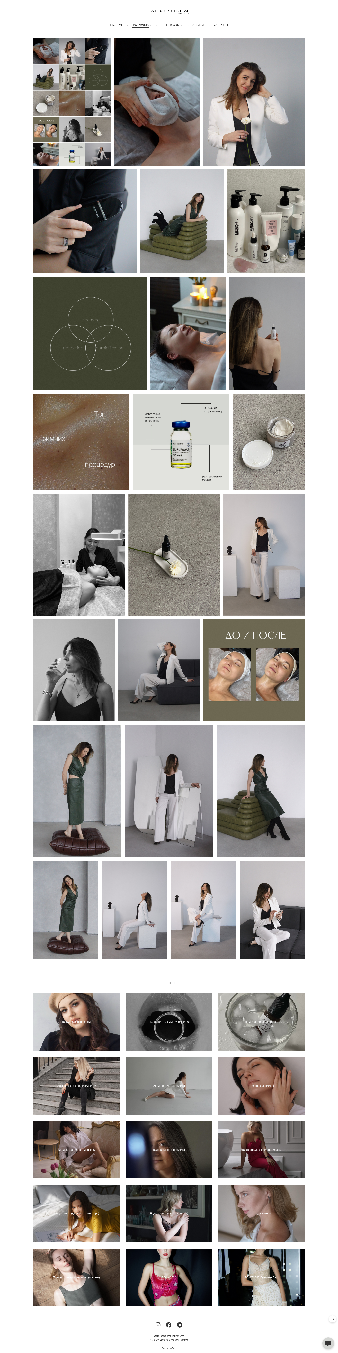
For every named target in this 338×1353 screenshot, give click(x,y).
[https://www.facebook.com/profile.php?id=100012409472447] (169, 1325)
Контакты (221, 25)
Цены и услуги (172, 25)
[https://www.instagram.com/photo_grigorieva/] (158, 1325)
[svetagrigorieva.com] (169, 12)
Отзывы (198, 25)
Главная (116, 25)
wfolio (173, 1348)
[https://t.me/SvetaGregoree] (179, 1325)
